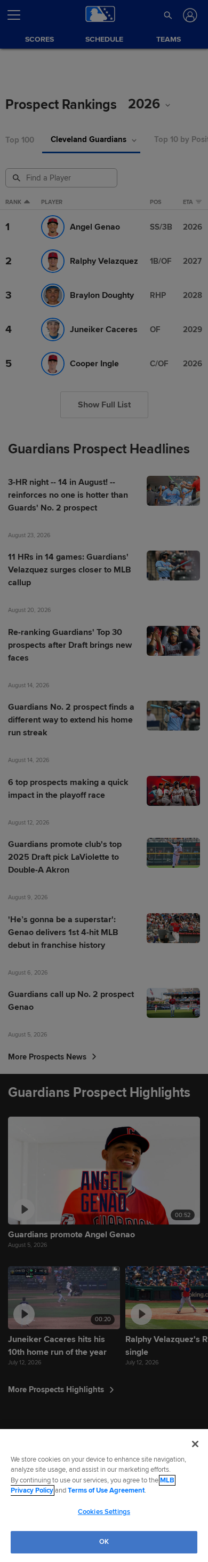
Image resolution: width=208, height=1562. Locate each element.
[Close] (195, 1444)
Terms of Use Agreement (106, 1490)
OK (104, 1541)
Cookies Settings (104, 1512)
